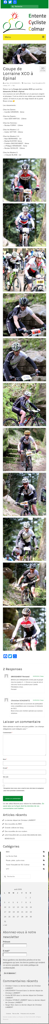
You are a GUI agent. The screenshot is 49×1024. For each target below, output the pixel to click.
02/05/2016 (36, 676)
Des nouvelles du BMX (13, 824)
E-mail (5, 768)
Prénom (6, 942)
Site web (5, 777)
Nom (5, 759)
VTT (9, 85)
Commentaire (7, 732)
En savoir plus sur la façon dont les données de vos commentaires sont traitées (23, 806)
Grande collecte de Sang (14, 828)
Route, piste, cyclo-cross (15, 860)
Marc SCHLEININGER (13, 83)
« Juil (5, 925)
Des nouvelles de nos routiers (16, 831)
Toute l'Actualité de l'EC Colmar (17, 865)
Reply (42, 676)
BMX (8, 852)
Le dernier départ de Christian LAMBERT (20, 820)
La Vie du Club (11, 856)
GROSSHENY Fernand (20, 676)
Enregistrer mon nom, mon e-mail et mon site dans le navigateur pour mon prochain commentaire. (24, 789)
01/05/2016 (36, 700)
